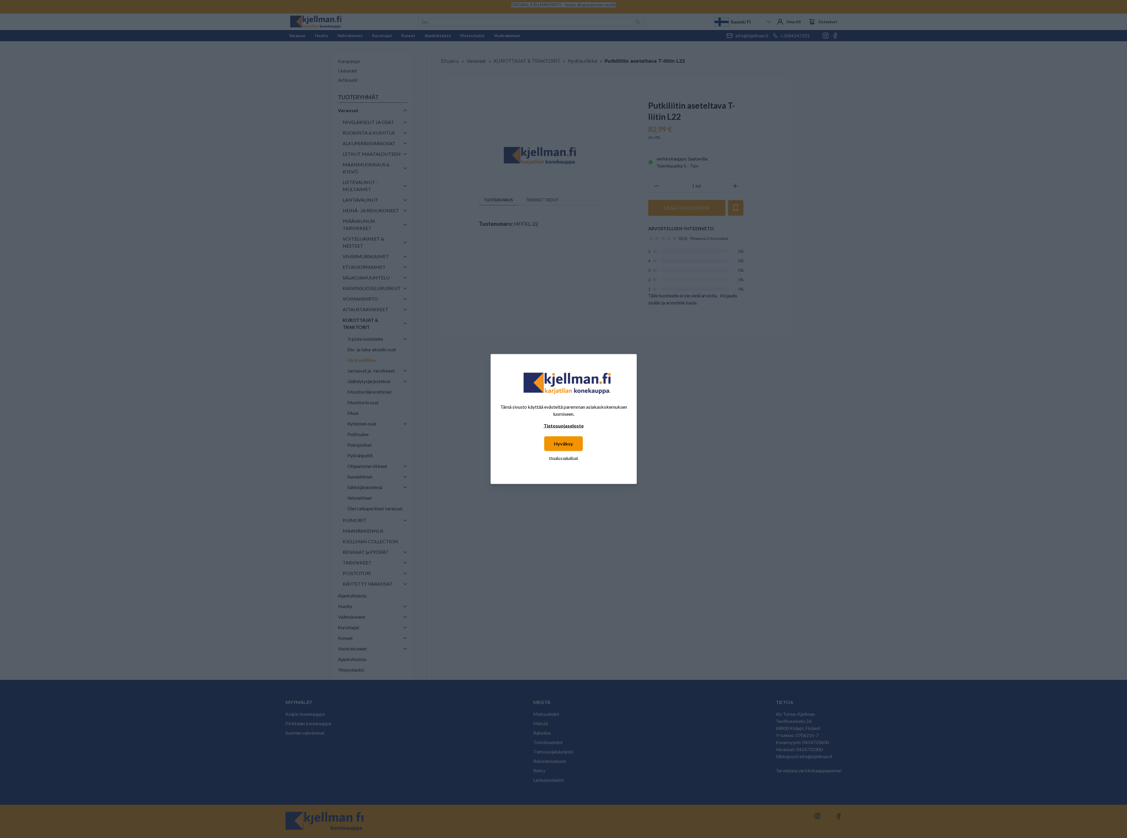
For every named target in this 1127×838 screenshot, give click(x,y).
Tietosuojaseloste (564, 425)
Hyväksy (563, 443)
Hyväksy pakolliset (563, 458)
